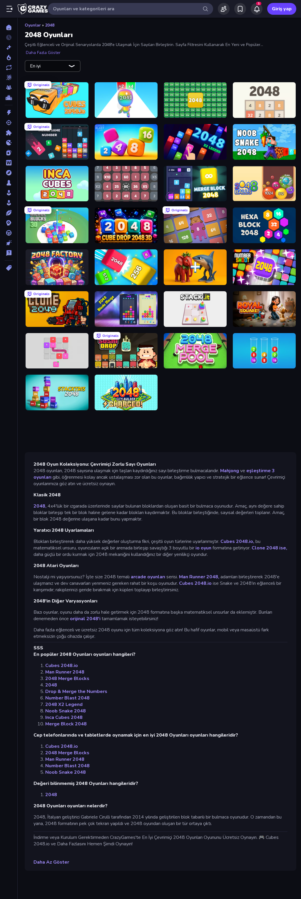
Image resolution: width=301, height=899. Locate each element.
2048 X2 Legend (64, 704)
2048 (49, 25)
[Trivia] (8, 253)
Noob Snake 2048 (65, 711)
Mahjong (229, 470)
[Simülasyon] (8, 203)
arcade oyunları (148, 577)
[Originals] (8, 78)
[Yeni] (8, 47)
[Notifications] (256, 9)
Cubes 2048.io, (237, 541)
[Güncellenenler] (8, 67)
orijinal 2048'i (85, 618)
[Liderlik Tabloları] (8, 98)
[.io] (8, 143)
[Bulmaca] (8, 133)
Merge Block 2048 (66, 724)
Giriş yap (282, 9)
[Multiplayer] (8, 88)
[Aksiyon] (8, 113)
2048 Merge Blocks (67, 678)
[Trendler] (8, 57)
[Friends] (224, 9)
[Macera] (8, 173)
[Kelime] (8, 163)
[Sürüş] (8, 233)
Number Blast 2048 (67, 698)
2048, (40, 506)
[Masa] (8, 183)
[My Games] (240, 9)
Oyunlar (33, 25)
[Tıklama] (8, 243)
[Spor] (8, 213)
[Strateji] (8, 223)
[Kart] (8, 153)
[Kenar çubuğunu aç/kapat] (9, 9)
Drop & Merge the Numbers (76, 691)
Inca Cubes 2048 (64, 717)
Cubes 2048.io (195, 583)
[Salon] (8, 193)
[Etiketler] (8, 268)
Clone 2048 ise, (269, 548)
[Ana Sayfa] (8, 27)
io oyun (203, 548)
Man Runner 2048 (64, 672)
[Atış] (8, 123)
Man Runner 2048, (199, 577)
